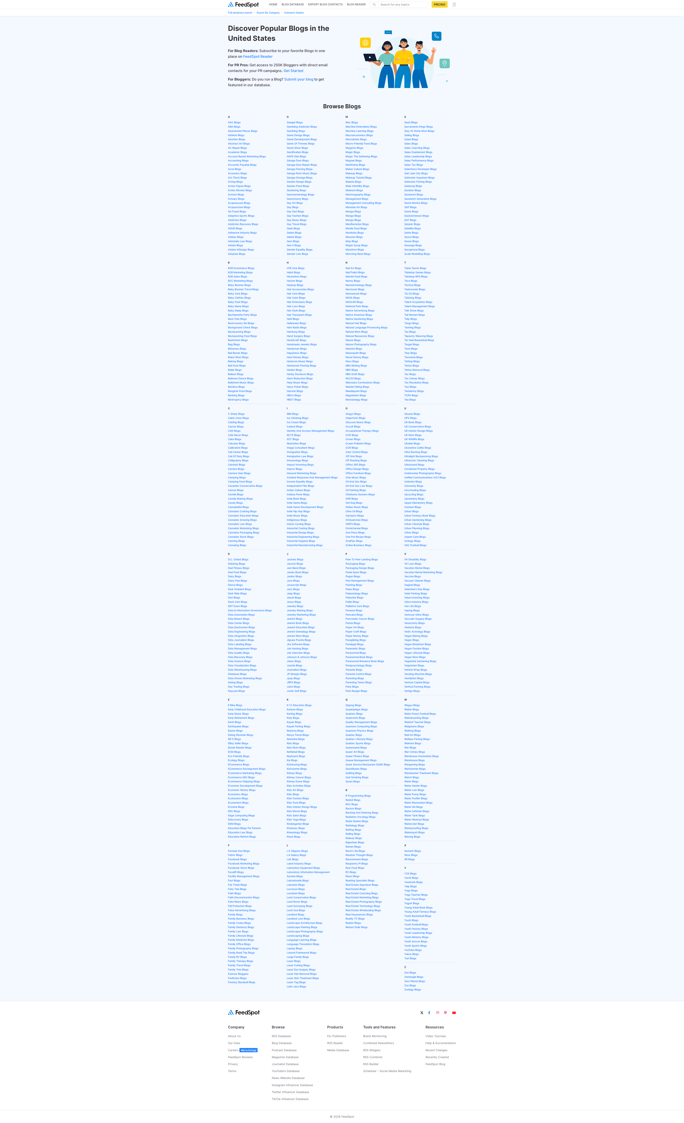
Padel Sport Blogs (356, 572)
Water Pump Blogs (415, 794)
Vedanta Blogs (412, 627)
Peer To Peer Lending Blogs (362, 559)
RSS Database (281, 1036)
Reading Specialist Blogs (360, 880)
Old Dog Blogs (354, 502)
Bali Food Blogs (237, 365)
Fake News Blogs (238, 901)
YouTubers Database (286, 1071)
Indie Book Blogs (296, 498)
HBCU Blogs (294, 395)
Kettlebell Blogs (296, 751)
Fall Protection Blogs (240, 905)
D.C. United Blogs (238, 559)
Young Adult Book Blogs (418, 907)
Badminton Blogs (238, 340)
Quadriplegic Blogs (357, 709)
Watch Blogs (411, 777)
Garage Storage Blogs (300, 177)
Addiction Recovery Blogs (243, 224)
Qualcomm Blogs (355, 717)
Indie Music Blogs (297, 515)
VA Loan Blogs (412, 563)
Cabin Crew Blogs (238, 417)
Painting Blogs (354, 584)
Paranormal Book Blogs (359, 657)
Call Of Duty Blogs (238, 456)
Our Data (234, 1043)
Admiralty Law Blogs (240, 241)
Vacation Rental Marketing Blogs (423, 572)
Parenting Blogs (355, 678)
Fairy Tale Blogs (237, 888)
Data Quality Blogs (239, 652)
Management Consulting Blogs (364, 202)
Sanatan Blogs (412, 190)
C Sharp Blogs (236, 413)
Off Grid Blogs (354, 456)
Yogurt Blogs (411, 903)
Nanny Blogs (353, 280)
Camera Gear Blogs (239, 473)
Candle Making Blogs (240, 498)
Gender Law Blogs (297, 253)
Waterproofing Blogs (416, 828)
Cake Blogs (234, 439)
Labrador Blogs (296, 884)
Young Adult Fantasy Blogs (420, 911)
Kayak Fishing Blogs (298, 726)
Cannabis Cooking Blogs (242, 511)
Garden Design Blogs (299, 181)
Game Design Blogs (298, 135)
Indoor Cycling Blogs (299, 523)
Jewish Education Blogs (301, 627)
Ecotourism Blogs (238, 798)
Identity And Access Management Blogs (310, 430)
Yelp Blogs (410, 886)
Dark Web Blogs (237, 593)
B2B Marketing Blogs (240, 272)
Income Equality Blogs (300, 481)
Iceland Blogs (295, 426)
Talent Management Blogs (419, 306)
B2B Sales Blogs (237, 276)
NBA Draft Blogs (355, 374)
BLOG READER (356, 4)
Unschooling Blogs (415, 490)
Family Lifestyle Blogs (240, 935)
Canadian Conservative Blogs (245, 485)
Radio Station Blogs (357, 821)
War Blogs (410, 747)
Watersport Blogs (414, 832)
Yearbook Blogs (413, 882)
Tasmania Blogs (413, 357)
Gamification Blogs (298, 152)
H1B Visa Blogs (296, 268)
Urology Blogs (412, 540)
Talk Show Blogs (414, 310)
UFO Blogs (410, 417)
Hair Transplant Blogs (299, 314)
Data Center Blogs (238, 622)
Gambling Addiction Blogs (302, 126)
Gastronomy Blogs (297, 198)
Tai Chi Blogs (411, 293)
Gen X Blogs (294, 245)
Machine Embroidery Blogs (361, 126)
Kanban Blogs (295, 709)
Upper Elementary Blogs (418, 502)
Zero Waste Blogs (414, 981)
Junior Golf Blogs (297, 690)
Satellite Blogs (412, 228)
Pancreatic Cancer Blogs (360, 618)
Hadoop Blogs (295, 284)
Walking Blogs (412, 730)
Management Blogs (357, 198)
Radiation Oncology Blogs (361, 816)
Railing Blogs (353, 833)
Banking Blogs (236, 395)
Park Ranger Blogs (356, 690)
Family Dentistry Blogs (241, 927)
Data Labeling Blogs (240, 644)
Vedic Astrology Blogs (417, 631)
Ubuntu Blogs (412, 413)
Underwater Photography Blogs (422, 473)
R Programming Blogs (358, 795)
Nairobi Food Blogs (356, 276)
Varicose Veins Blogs (416, 614)
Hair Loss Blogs (296, 306)
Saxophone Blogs (414, 249)
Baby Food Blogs (238, 301)
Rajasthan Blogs (355, 842)
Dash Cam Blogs (237, 601)
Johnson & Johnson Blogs (302, 657)
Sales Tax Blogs (413, 164)
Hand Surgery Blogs (298, 335)
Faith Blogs (234, 893)
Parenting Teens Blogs (359, 682)
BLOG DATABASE (293, 4)
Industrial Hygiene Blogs (301, 540)
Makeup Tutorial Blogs (359, 177)
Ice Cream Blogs (296, 422)
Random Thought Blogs (359, 854)
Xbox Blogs (411, 854)
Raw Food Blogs (355, 867)
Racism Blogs (353, 808)
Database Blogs (237, 673)
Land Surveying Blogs (299, 905)
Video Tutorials (436, 1036)
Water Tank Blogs (414, 815)
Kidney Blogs (294, 773)
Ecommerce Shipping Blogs (244, 781)
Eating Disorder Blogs (240, 734)
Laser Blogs (294, 960)
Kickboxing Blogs (297, 764)
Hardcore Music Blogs (300, 361)
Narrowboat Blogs (356, 293)
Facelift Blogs (236, 872)
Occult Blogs (353, 426)
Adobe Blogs (235, 245)
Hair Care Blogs (296, 293)
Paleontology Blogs (357, 593)
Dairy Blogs (234, 576)
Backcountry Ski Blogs (241, 323)
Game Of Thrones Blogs (301, 143)
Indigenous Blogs (297, 519)
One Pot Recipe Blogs (358, 536)
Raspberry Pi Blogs (357, 863)
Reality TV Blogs (355, 918)
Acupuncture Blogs (239, 207)
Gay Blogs (293, 207)
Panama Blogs (354, 610)
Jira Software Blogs (298, 644)
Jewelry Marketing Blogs (301, 614)
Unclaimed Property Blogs (419, 468)
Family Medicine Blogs (241, 939)
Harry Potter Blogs (297, 386)
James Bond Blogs (298, 572)
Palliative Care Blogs (357, 606)
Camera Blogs (236, 468)
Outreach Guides (294, 12)
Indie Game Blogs (297, 502)
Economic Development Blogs (245, 785)
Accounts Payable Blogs (242, 164)
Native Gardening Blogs (359, 318)
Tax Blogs (410, 374)
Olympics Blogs (355, 515)
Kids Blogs (293, 794)
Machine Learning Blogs (360, 130)
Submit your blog (298, 79)
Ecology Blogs (236, 760)
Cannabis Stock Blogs (241, 536)
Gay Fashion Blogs (298, 215)
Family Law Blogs (238, 931)
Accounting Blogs (238, 160)
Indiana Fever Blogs (298, 494)
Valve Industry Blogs (416, 601)
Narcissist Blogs (355, 289)
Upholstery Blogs (414, 498)
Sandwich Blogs (413, 194)
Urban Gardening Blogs (418, 519)
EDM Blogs (234, 823)
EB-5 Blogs (234, 738)
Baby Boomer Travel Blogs (243, 289)
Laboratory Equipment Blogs (303, 867)
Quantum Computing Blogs (361, 726)
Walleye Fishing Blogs (417, 738)
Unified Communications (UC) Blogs (425, 477)
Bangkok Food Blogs (240, 391)
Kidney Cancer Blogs (299, 777)
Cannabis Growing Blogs (242, 519)
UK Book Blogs (413, 422)
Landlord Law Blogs (298, 918)
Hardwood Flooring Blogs (301, 365)
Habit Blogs (293, 272)
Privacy (233, 1064)
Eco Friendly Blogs (239, 756)
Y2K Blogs (410, 873)
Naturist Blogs (354, 348)
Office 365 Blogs (356, 464)
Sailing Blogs (411, 135)
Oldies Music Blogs (357, 506)
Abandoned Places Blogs (243, 130)
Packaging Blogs (355, 563)
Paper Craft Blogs (356, 631)
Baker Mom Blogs (238, 357)
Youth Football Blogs (416, 924)
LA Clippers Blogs (297, 850)
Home (273, 4)
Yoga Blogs (411, 890)
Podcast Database (284, 1050)
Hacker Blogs (294, 280)
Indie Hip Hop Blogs (298, 511)
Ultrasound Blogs (414, 464)
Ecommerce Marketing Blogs (245, 773)
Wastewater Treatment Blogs (421, 773)
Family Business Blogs (241, 918)
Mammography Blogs (358, 194)
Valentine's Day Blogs (417, 589)
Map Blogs (352, 241)
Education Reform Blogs (242, 836)
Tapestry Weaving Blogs (418, 335)
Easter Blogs (235, 730)
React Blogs (353, 876)
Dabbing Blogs (236, 563)
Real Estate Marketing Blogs (362, 897)
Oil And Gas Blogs (356, 481)
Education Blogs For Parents (244, 828)
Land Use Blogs (296, 910)
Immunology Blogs (297, 460)
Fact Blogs (234, 880)
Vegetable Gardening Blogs (420, 661)
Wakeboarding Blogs (416, 717)
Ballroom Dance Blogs (240, 378)
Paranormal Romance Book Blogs (365, 661)
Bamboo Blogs (236, 386)
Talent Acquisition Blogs (418, 301)
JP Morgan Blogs (297, 673)
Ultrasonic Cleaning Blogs (419, 460)
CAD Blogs (234, 430)
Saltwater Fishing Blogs (418, 181)
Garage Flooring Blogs (300, 169)
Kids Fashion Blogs (298, 798)
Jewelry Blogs (295, 606)
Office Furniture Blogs (358, 473)
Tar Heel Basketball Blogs (419, 340)
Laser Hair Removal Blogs (302, 973)
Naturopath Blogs (356, 352)
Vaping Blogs (412, 610)
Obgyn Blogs (353, 413)
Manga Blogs (353, 211)
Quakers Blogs (354, 713)
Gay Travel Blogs (297, 224)
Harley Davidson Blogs (300, 374)
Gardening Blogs (296, 190)
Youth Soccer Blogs (415, 941)
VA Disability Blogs (415, 559)
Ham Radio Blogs (297, 327)
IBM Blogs (293, 413)
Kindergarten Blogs (298, 823)
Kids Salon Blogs (296, 815)
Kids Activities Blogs (299, 785)
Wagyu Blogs (412, 705)
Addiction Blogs (237, 219)
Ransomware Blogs (357, 859)
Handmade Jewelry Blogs (302, 344)
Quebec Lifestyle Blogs (359, 738)
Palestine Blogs (355, 597)
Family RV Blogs (237, 956)
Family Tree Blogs (238, 969)
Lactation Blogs (296, 893)
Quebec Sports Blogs (358, 743)
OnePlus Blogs (354, 540)
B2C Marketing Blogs (240, 280)
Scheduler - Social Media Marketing (387, 1071)
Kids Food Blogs (296, 802)
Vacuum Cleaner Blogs (417, 580)
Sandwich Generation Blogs (420, 198)
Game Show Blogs (297, 147)
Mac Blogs (352, 122)
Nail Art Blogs (353, 268)
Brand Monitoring (375, 1036)
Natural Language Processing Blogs (367, 327)
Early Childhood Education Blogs (247, 709)
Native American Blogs (359, 314)
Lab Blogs (293, 859)
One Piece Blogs (355, 532)
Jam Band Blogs (296, 567)
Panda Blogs (353, 622)
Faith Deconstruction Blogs (244, 897)
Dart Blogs (234, 597)
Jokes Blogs (294, 661)
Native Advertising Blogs (360, 310)
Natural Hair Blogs (356, 323)
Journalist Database (285, 1064)
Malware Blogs (354, 190)
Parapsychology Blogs (359, 665)
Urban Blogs (411, 511)
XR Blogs (409, 859)
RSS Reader (335, 1043)
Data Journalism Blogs (241, 639)
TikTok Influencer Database (290, 1099)
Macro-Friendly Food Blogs (361, 143)
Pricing (439, 4)
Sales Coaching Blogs (417, 147)
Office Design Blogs (357, 468)
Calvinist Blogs (236, 464)
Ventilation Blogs (414, 678)
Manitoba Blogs (355, 232)
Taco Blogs (410, 280)
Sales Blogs (411, 143)
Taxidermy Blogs (414, 391)
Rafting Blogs (353, 829)
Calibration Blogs (238, 447)
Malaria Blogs (353, 181)
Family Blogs (235, 914)
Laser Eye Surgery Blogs (301, 969)
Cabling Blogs (236, 422)
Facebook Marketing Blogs (244, 863)
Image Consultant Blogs (301, 447)
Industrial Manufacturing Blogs (305, 545)
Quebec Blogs (354, 734)
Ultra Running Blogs (415, 451)
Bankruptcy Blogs (238, 399)
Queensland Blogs (356, 747)
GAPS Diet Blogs (296, 156)
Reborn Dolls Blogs (357, 927)
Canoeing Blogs (237, 545)
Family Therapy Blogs (240, 960)
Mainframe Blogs (355, 164)
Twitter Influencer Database (290, 1092)
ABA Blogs (234, 126)
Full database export (240, 12)
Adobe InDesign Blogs (241, 249)
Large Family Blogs (298, 956)
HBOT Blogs (294, 399)
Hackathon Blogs (297, 276)
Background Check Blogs (243, 327)
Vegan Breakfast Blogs (417, 644)
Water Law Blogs (414, 789)
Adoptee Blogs (236, 253)
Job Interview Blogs (298, 652)
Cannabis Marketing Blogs (243, 528)
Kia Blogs (292, 760)
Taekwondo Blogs (414, 289)
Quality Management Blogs (361, 722)
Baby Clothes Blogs (239, 297)
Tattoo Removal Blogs (417, 369)
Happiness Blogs (297, 352)
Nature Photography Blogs (361, 344)
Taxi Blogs (410, 386)
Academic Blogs (237, 152)
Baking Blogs (235, 361)
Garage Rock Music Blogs (302, 173)
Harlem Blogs (294, 369)
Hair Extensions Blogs (299, 301)
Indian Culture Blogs (298, 490)
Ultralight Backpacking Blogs (421, 456)
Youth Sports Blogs (415, 945)
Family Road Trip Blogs (241, 952)
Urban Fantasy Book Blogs (420, 515)
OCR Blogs (352, 447)
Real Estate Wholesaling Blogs (363, 910)
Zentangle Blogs (413, 976)
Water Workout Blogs (416, 819)
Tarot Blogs (411, 348)
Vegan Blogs (411, 639)
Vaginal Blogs (412, 584)
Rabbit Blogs (353, 799)
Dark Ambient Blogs (239, 589)
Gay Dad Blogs (295, 211)
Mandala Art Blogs (356, 207)
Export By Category (268, 12)
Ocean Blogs (353, 439)
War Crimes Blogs (414, 751)
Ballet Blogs (235, 369)
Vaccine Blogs (412, 576)
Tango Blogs (411, 323)
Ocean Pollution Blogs (358, 443)
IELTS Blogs (294, 435)
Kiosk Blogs (293, 836)
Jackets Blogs (295, 559)
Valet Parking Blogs (415, 593)
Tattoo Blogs (411, 365)
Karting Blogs (294, 713)
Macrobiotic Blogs (356, 139)
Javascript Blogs (297, 584)
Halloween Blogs (296, 323)
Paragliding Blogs (356, 639)
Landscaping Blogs (298, 935)
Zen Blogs (410, 972)
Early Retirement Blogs (241, 717)
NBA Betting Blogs (356, 365)
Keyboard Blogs (296, 756)
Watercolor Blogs (414, 823)
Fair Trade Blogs (237, 884)
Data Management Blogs (242, 648)
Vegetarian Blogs (414, 665)
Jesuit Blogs (294, 597)
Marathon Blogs (355, 249)
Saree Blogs (411, 211)
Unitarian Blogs (413, 481)
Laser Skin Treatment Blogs (303, 978)
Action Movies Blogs (240, 190)
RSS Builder (371, 1064)
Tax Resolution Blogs (416, 382)
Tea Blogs (410, 399)
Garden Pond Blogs (298, 185)
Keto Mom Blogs (296, 747)
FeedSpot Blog (435, 1064)
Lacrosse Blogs (296, 888)
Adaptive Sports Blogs (241, 215)
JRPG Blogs (293, 682)
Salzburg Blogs (413, 185)
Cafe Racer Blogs (238, 435)
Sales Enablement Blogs (418, 152)
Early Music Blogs (238, 713)
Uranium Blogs (412, 506)
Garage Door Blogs (298, 160)
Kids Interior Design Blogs (302, 806)
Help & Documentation (441, 1043)
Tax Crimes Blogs (414, 378)
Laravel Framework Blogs (302, 952)
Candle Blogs (235, 494)
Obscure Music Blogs (358, 422)
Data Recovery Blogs (240, 657)
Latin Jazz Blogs (296, 986)
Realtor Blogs (353, 922)
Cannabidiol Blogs (238, 506)
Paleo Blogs (352, 589)
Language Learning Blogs (302, 939)
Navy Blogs (352, 361)
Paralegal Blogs (355, 644)
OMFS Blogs (353, 523)
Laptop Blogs (294, 948)
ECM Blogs (234, 751)
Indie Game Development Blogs (305, 506)
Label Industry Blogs (299, 863)
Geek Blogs (293, 228)
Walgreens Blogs (414, 726)
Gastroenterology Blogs (300, 194)
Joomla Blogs (294, 665)
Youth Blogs (411, 920)
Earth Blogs (234, 722)
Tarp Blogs (410, 352)
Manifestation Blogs (357, 224)
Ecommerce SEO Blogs (241, 777)
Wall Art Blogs (412, 734)
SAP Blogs (410, 207)
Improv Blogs (294, 468)
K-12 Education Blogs (299, 705)
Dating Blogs (235, 682)
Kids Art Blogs (295, 789)
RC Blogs (351, 872)
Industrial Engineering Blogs (303, 536)
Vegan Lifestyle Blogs (417, 652)
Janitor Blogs (294, 576)
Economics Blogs (238, 794)
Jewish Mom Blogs (298, 635)
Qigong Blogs (353, 705)
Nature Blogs (353, 340)
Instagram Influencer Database (292, 1085)
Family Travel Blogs (239, 965)
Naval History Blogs (357, 357)
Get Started (293, 71)
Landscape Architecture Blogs (304, 922)
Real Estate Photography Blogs (364, 901)
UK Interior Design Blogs (418, 430)
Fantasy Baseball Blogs (241, 982)
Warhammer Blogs (415, 768)
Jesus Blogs (294, 601)
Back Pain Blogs (237, 318)
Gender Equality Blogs (300, 249)
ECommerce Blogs (238, 764)
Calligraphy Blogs (238, 460)
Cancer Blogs (236, 490)
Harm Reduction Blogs (300, 378)
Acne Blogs (234, 169)
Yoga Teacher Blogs (416, 894)
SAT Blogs (410, 219)
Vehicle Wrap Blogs (415, 669)
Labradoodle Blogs (298, 880)
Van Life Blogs (412, 606)
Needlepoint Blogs (356, 391)
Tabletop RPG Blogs (416, 276)
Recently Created (437, 1057)
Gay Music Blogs (297, 219)
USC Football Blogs (415, 545)
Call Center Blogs (238, 451)
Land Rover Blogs (297, 901)
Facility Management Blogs (244, 876)
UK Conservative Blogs (417, 426)
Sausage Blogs (413, 245)
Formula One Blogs (239, 850)
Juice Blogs (293, 686)
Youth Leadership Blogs (418, 932)
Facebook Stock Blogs (241, 867)
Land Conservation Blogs (301, 897)
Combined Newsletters (378, 1043)
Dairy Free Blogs (237, 580)
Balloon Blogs (236, 374)
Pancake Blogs (354, 614)
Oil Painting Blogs (356, 490)
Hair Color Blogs (296, 297)
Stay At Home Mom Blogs (419, 130)
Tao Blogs (410, 331)
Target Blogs (411, 344)
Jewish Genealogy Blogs (301, 631)
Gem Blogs (293, 241)
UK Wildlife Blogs (414, 439)
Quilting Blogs (354, 773)
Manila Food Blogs (356, 228)
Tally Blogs (410, 318)
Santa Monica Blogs (416, 202)
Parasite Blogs (354, 669)
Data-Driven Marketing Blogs (245, 678)
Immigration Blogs (297, 451)
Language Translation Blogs (303, 944)
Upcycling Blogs (413, 494)
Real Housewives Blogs (359, 914)
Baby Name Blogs (238, 306)
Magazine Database (285, 1057)
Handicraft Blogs (296, 340)
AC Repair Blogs (237, 147)
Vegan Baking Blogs (416, 635)
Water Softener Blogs (416, 811)
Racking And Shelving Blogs (362, 812)
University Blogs (413, 485)
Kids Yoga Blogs (296, 819)
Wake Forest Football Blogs (420, 713)
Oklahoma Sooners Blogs (360, 494)
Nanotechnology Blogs (359, 284)
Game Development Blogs (302, 139)
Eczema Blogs (236, 806)
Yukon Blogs (411, 954)
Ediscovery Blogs (238, 819)
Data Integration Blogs (241, 635)
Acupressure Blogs (239, 202)
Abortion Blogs (236, 139)
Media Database (338, 1050)
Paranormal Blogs (356, 652)
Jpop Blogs (293, 678)
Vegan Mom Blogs (415, 657)
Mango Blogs (353, 215)
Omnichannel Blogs (357, 528)
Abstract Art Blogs (239, 143)
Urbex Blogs (411, 532)
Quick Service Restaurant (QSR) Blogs (368, 764)
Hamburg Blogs (296, 331)
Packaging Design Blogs (360, 567)
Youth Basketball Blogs (417, 915)
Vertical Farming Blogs (417, 686)
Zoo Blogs (410, 985)
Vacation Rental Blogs (417, 567)
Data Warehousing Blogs (242, 669)
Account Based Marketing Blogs (247, 156)
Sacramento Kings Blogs (418, 126)
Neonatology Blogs (357, 399)
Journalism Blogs (297, 669)
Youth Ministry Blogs (416, 937)
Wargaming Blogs (414, 764)
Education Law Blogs (240, 832)
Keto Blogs (293, 743)
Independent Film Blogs (300, 485)
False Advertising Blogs (242, 910)
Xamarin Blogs (412, 850)
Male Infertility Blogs (357, 185)
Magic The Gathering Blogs (361, 156)
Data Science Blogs (239, 661)
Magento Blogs (354, 147)
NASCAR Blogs (354, 301)
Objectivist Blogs (356, 417)
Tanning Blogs (412, 327)
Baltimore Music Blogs (241, 382)
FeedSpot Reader (258, 56)
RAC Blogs (352, 804)
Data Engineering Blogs (241, 631)
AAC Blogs (234, 122)
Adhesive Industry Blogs (242, 232)
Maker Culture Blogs (357, 169)
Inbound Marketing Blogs (301, 473)
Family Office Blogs (239, 944)
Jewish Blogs (294, 618)
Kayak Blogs (294, 722)
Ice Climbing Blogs (298, 417)
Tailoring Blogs (412, 297)
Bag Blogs (234, 344)
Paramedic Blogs (355, 648)
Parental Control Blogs (359, 673)
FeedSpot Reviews (240, 1057)
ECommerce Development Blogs (247, 768)
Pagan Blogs (353, 576)
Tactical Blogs (412, 284)
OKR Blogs (352, 498)
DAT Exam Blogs (237, 606)
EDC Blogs (234, 811)
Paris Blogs (352, 686)
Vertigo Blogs (412, 690)
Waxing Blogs (412, 836)
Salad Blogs (411, 139)
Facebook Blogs (237, 859)
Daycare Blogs (236, 690)
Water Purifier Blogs (416, 798)
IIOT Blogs (293, 439)
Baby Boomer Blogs (239, 284)
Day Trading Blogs (239, 686)
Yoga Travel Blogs (415, 898)
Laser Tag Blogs (296, 982)
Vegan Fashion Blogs (416, 648)
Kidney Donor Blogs (298, 781)
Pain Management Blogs (360, 580)
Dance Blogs (235, 584)
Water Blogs (411, 781)
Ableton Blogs (236, 135)
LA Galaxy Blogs (296, 854)
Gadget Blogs (295, 122)
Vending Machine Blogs (418, 673)
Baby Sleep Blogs (238, 310)
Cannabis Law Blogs (240, 523)
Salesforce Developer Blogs (420, 169)
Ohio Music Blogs (356, 477)
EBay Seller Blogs (238, 743)
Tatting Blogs (412, 361)
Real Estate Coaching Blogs (362, 893)
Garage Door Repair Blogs (302, 164)
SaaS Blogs (411, 122)
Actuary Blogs (236, 198)
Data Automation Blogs (241, 614)
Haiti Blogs (293, 318)
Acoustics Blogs (237, 173)
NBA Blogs (352, 369)
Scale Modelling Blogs (417, 253)
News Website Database (288, 1078)
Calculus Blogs (236, 443)
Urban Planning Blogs (416, 528)
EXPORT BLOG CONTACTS (325, 4)
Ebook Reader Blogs (240, 747)
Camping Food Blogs (240, 481)
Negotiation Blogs (356, 395)
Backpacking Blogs (239, 331)
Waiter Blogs (411, 709)
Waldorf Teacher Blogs (417, 722)
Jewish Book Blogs (298, 622)
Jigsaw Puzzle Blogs (299, 639)
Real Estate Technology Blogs (363, 905)
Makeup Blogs (354, 173)
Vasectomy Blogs (414, 622)
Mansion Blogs (354, 236)
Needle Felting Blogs (357, 386)
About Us (234, 1036)
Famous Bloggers (238, 973)
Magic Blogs (353, 152)
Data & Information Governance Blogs (250, 610)
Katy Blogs (293, 717)
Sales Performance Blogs (419, 160)
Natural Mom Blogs (357, 331)
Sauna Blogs (411, 241)
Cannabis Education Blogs (243, 515)
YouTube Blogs (413, 949)
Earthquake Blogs (238, 726)
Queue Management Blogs (361, 760)
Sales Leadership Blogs (418, 156)
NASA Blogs (353, 297)
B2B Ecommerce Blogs (241, 268)
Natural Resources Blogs (360, 335)
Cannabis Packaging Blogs (244, 532)
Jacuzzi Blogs (295, 563)
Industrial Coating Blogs (301, 528)
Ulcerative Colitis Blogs (417, 447)
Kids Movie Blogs (297, 811)
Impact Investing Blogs (300, 464)
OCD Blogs (352, 435)
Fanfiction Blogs (237, 978)
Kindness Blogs (296, 828)
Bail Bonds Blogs (238, 352)
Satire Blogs (411, 232)
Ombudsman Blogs (357, 519)
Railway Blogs (354, 838)
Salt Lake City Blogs (416, 173)
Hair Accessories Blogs (300, 289)
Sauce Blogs (411, 236)
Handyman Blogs (297, 348)
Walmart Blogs (412, 743)
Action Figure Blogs (239, 185)
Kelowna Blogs (295, 730)
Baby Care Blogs (238, 293)
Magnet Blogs (354, 160)
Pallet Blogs (352, 601)
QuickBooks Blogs (356, 768)
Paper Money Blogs (357, 635)
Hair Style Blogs (296, 310)
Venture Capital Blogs (417, 682)
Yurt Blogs (410, 958)
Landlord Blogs (295, 914)
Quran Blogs (353, 781)
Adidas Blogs (236, 236)
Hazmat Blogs (295, 391)
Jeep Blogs (293, 593)
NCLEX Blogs (353, 378)
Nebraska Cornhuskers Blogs (363, 382)
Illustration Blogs (296, 443)
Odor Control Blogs (357, 451)
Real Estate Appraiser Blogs (362, 884)
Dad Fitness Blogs (238, 567)
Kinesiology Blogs (297, 832)
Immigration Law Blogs (300, 456)
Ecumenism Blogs (238, 802)
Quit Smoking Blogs (357, 777)
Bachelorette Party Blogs (242, 314)
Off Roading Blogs (356, 460)
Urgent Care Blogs (415, 536)
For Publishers (336, 1036)
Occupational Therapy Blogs (362, 430)
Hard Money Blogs (298, 357)
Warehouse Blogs (414, 760)
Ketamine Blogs (296, 738)
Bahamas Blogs (237, 348)
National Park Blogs (357, 306)
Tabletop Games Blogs (417, 272)
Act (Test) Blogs (237, 177)
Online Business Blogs (359, 545)
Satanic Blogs (412, 224)
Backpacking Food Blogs (242, 335)
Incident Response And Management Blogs (312, 477)
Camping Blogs (237, 477)
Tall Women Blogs (414, 314)
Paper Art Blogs (355, 627)
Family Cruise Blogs (239, 922)
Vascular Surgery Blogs (418, 618)
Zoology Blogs (412, 989)
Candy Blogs (235, 502)
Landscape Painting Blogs (302, 927)
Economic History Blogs (242, 789)
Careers (242, 1050)
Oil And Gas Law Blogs (359, 485)
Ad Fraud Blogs (237, 211)
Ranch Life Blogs (355, 850)
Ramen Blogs (353, 846)
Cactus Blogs (236, 426)
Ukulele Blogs (412, 443)
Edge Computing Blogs (241, 815)
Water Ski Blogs (413, 806)
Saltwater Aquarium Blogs (419, 177)
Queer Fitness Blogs (357, 756)
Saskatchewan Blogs (416, 215)
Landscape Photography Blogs (305, 931)
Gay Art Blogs (295, 202)
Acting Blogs (235, 181)
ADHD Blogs (235, 228)
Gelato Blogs (294, 232)
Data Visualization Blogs (242, 665)
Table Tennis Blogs (415, 268)
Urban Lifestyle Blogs (416, 523)
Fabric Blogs (235, 854)
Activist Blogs (236, 194)
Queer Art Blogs (355, 751)
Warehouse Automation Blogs (421, 756)
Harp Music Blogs (297, 382)
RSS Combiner (373, 1057)
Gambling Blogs (296, 130)
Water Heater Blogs (415, 785)
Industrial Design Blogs (300, 532)
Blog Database (282, 1043)
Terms (232, 1071)
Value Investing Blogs (417, 597)
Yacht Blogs (411, 877)
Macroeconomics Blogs (359, 135)
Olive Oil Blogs (354, 511)
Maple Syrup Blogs (357, 245)
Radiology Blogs (355, 825)
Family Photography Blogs (243, 948)
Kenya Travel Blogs (298, 734)
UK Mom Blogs (413, 435)
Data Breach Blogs (239, 618)
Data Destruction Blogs (241, 627)
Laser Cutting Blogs (298, 965)
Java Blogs (293, 580)
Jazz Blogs (293, 589)
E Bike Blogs (235, 705)
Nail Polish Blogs (355, 272)
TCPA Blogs (411, 395)
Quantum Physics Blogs (360, 730)
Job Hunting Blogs (297, 648)
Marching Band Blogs (358, 253)
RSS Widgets (371, 1050)
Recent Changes (436, 1050)
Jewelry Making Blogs (300, 610)
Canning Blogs (236, 540)
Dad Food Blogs (237, 572)
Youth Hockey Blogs (416, 928)
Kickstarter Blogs (297, 768)
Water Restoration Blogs (418, 802)
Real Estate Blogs (356, 888)
